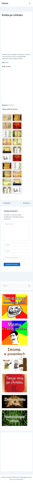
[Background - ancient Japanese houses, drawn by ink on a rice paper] (7, 117)
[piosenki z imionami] (14, 359)
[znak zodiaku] (14, 401)
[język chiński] (14, 383)
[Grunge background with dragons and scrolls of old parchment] (7, 142)
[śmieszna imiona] (14, 306)
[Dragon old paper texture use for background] (17, 150)
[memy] (14, 332)
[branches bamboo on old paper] (17, 134)
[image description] (7, 150)
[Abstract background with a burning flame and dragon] (17, 125)
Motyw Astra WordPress (17, 479)
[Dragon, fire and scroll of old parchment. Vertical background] (17, 117)
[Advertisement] (16, 35)
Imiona (5, 3)
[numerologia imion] (14, 418)
